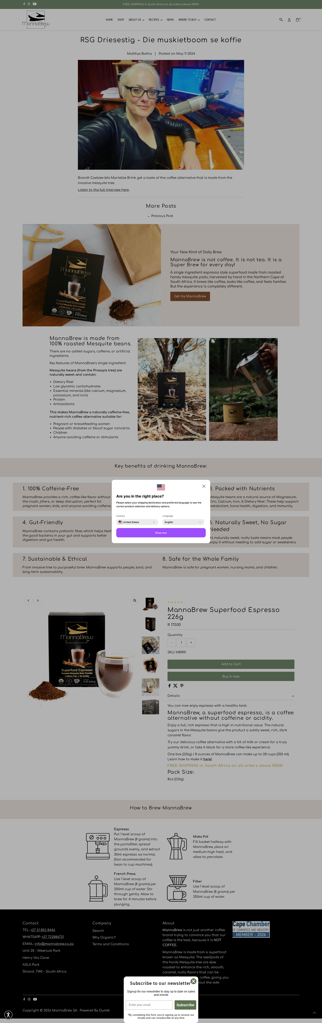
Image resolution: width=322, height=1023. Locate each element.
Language (167, 515)
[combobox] (129, 522)
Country (120, 515)
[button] (8, 1014)
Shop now (161, 532)
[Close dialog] (193, 981)
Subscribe (185, 1005)
